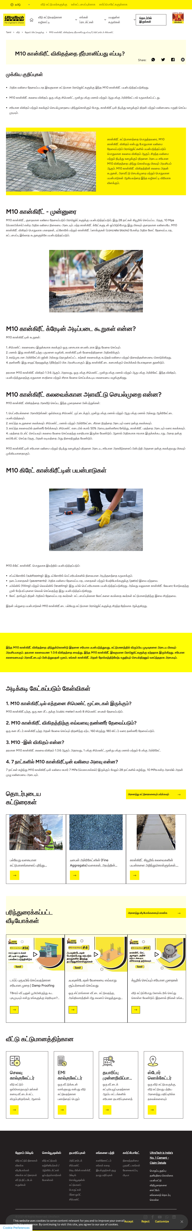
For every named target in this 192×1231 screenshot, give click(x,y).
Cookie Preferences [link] (16, 1228)
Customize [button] (162, 1219)
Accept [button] (128, 1219)
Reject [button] (145, 1219)
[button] (182, 1221)
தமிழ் (18, 4)
